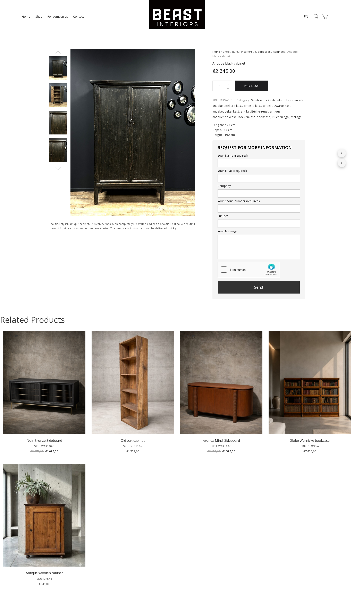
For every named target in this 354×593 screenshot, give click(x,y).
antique (275, 111)
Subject (223, 216)
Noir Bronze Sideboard (44, 440)
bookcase (263, 117)
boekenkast (246, 117)
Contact (78, 16)
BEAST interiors (242, 51)
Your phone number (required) (239, 201)
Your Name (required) (233, 155)
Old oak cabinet (133, 440)
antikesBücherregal (254, 111)
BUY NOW (251, 86)
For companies (57, 16)
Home (26, 16)
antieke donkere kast (227, 106)
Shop (38, 16)
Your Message (228, 231)
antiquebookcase (224, 117)
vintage (296, 117)
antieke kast (252, 106)
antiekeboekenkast (225, 111)
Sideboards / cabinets (270, 51)
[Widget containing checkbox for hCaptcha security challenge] (248, 269)
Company (224, 186)
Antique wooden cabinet (44, 573)
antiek (298, 100)
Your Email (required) (232, 171)
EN (306, 16)
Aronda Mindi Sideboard (221, 440)
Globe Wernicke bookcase (310, 440)
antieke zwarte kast (277, 106)
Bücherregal (280, 117)
